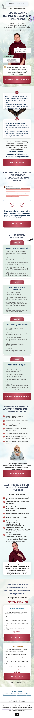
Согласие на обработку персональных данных (17, 695)
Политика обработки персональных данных (17, 693)
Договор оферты (17, 691)
